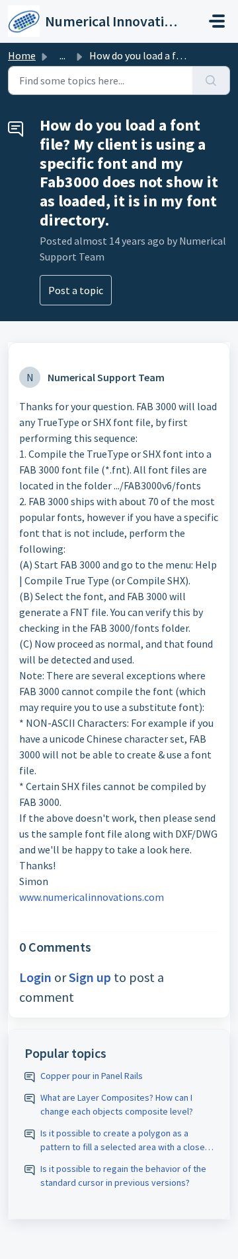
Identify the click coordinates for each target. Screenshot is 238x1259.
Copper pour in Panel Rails (91, 1076)
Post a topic (75, 290)
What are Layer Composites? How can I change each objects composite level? (116, 1104)
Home (22, 55)
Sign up (90, 977)
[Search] (211, 80)
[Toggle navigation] (217, 21)
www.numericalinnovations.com (91, 897)
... (62, 55)
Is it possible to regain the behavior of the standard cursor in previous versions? (123, 1175)
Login (35, 977)
